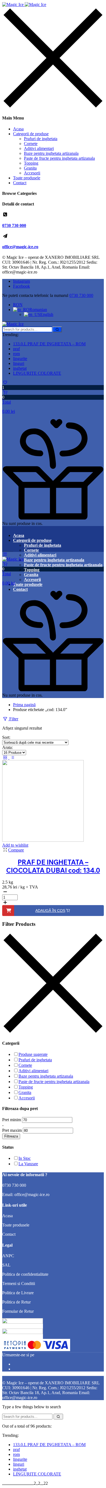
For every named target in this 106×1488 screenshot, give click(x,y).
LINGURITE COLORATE (37, 373)
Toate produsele (26, 178)
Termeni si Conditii (18, 1283)
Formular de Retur (18, 1311)
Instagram (21, 281)
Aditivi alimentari (39, 148)
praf (16, 348)
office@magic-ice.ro (20, 246)
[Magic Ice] (24, 4)
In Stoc (24, 1158)
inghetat (20, 368)
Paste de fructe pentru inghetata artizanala (59, 158)
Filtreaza (11, 1136)
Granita (30, 168)
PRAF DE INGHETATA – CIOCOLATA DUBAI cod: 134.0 (53, 866)
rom (16, 353)
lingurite (20, 358)
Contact (19, 182)
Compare (16, 850)
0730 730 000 (14, 225)
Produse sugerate (33, 1054)
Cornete (31, 143)
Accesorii (32, 173)
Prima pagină (24, 704)
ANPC (8, 1255)
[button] (53, 402)
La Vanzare (28, 1163)
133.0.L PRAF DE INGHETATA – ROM (49, 344)
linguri (18, 363)
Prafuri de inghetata (40, 138)
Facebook (21, 286)
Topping (31, 163)
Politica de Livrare (18, 1292)
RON (18, 304)
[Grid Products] (5, 757)
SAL (6, 1265)
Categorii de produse (31, 133)
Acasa (18, 129)
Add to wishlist (15, 845)
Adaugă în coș (50, 910)
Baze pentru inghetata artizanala (51, 153)
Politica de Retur (16, 1302)
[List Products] (12, 757)
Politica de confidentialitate (25, 1274)
